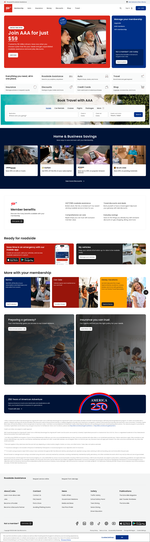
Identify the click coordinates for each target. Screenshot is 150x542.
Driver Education (96, 511)
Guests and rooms (116, 113)
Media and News (67, 503)
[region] (75, 537)
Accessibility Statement (115, 530)
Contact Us (37, 495)
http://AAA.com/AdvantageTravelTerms (81, 426)
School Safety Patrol (98, 499)
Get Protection (12, 304)
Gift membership (120, 29)
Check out (98, 113)
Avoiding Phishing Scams (42, 507)
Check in (83, 113)
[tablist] (75, 108)
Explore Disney (108, 304)
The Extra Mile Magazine (128, 495)
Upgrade (117, 23)
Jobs (5, 499)
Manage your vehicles (87, 257)
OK (122, 537)
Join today (25, 523)
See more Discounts (74, 181)
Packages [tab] (90, 108)
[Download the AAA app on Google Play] (27, 260)
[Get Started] (21, 160)
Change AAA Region (129, 530)
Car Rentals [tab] (59, 108)
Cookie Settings (141, 530)
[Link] (77, 523)
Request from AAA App (70, 479)
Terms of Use (103, 530)
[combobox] (42, 116)
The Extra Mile (124, 503)
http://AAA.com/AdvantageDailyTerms (105, 426)
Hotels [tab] (48, 108)
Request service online (41, 479)
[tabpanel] (75, 115)
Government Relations (70, 499)
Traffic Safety (96, 495)
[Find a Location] (129, 160)
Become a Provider (11, 503)
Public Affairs (66, 495)
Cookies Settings (107, 537)
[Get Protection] (57, 160)
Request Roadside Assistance (17, 2)
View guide (15, 221)
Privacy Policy (94, 530)
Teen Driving (95, 503)
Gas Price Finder (67, 507)
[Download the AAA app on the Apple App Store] (13, 260)
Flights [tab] (79, 108)
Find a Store (37, 503)
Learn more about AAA (12, 495)
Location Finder (60, 304)
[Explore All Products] (93, 160)
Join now (13, 55)
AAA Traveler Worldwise (127, 499)
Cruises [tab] (70, 108)
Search (138, 114)
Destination (12, 113)
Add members (119, 26)
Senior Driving (95, 507)
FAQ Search (37, 499)
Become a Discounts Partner (14, 507)
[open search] (121, 8)
